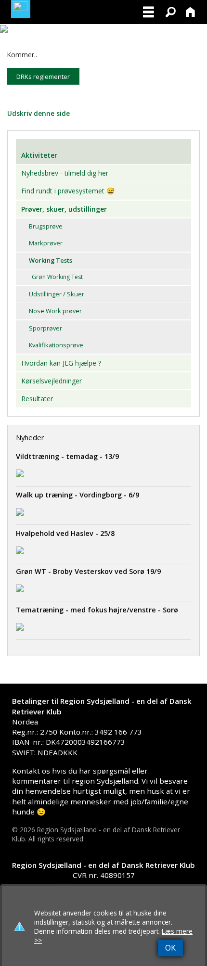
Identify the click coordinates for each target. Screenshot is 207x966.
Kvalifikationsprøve (56, 345)
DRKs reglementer (43, 76)
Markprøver (46, 243)
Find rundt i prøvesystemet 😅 (68, 190)
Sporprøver (45, 328)
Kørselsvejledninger (51, 380)
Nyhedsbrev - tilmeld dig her (64, 173)
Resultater (37, 398)
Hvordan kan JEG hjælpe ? (61, 363)
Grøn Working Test (57, 277)
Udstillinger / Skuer (56, 294)
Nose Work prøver (55, 310)
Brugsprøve (46, 226)
